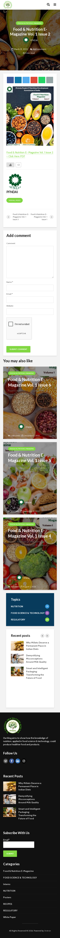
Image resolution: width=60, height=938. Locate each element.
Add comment (39, 49)
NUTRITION (9, 890)
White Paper (9, 917)
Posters (7, 897)
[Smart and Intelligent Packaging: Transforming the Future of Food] (17, 671)
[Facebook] (11, 761)
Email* (6, 839)
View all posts (14, 200)
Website (9, 306)
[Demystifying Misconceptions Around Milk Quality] (17, 658)
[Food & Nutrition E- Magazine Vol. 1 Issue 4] (30, 554)
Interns (6, 884)
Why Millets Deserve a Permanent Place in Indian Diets (37, 645)
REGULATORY (10, 910)
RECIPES (7, 903)
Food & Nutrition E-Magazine (30, 23)
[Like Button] (10, 164)
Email (9, 294)
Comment (10, 243)
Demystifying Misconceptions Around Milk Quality (36, 658)
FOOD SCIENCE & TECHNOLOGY (20, 877)
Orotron (47, 930)
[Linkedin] (17, 761)
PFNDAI (34, 40)
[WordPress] (5, 761)
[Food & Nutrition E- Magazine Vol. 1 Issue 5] (30, 478)
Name (9, 282)
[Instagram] (23, 761)
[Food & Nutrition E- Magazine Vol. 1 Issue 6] (30, 403)
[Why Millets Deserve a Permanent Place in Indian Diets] (17, 645)
